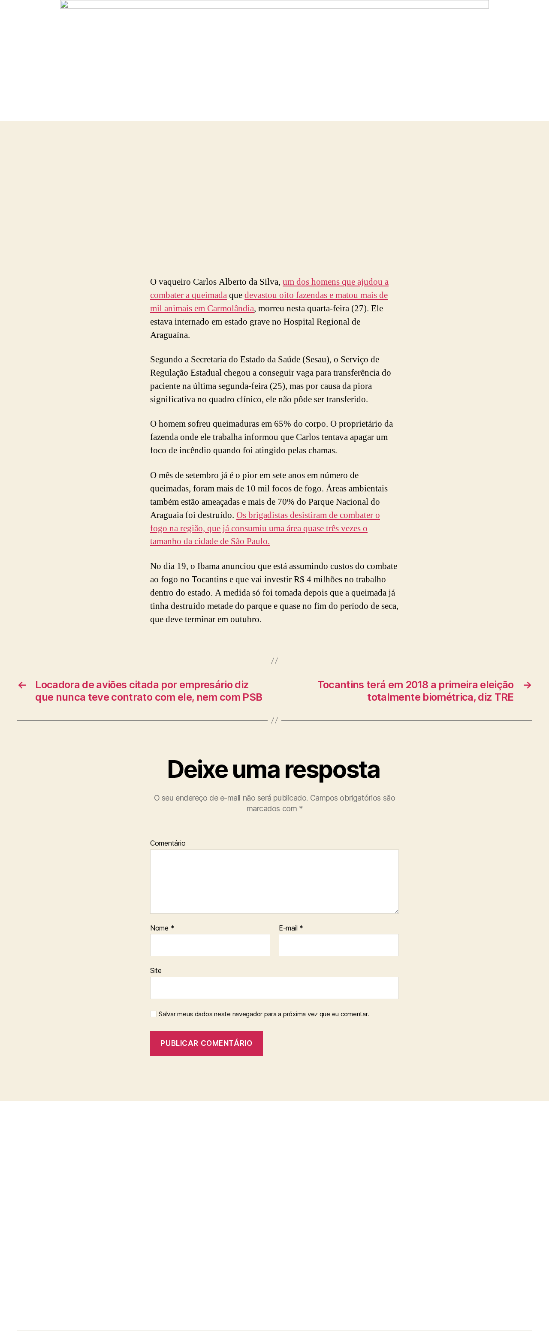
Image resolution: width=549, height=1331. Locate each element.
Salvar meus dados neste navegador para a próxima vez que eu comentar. (264, 1014)
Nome (162, 928)
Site (156, 970)
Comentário (167, 843)
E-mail (291, 928)
